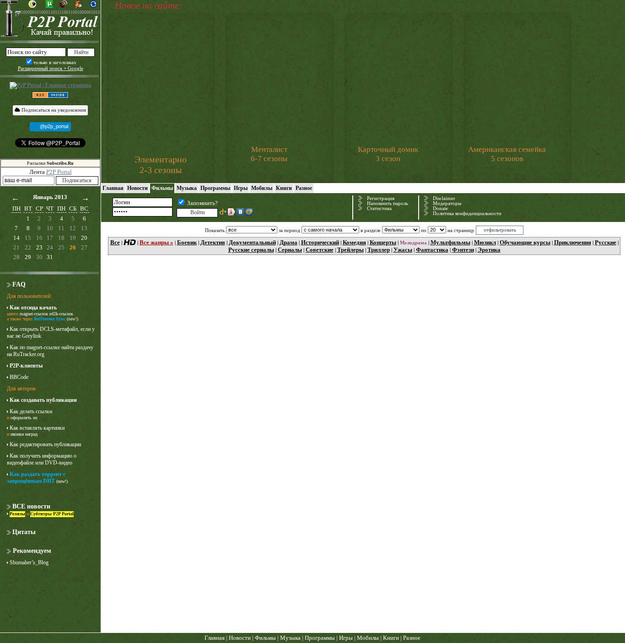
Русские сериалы (251, 249)
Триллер (378, 249)
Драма (288, 242)
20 (84, 237)
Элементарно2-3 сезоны (161, 164)
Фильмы (162, 188)
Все (115, 242)
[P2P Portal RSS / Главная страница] (50, 85)
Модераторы (447, 203)
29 (28, 257)
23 (39, 247)
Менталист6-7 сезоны (269, 154)
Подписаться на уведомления (53, 110)
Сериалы (290, 249)
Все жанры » (156, 242)
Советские (320, 249)
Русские (605, 242)
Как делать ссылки (31, 411)
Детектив (212, 242)
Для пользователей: (29, 296)
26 (73, 247)
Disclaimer (444, 198)
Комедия (354, 242)
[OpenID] (222, 212)
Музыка (187, 188)
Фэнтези (463, 249)
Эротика (489, 249)
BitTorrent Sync (49, 318)
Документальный (252, 242)
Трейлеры (350, 249)
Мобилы (261, 188)
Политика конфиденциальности (467, 213)
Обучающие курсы (525, 242)
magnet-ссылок (34, 313)
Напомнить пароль (387, 203)
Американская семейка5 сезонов (507, 154)
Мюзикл (485, 242)
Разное (304, 188)
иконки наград (24, 434)
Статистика (379, 208)
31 (50, 257)
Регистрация (380, 198)
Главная (113, 188)
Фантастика (432, 249)
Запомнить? (202, 203)
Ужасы (402, 249)
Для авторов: (22, 388)
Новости (137, 188)
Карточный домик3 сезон (388, 154)
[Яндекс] (231, 212)
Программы (215, 188)
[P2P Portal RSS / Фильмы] (50, 94)
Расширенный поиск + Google (50, 68)
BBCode (19, 377)
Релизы (17, 513)
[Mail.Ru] (249, 212)
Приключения (572, 242)
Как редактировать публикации (45, 444)
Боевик (187, 242)
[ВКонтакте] (240, 212)
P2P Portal (59, 171)
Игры (241, 188)
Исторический (320, 242)
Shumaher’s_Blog (29, 562)
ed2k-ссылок (61, 313)
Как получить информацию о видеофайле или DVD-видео (41, 459)
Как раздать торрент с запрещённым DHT (36, 477)
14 (16, 237)
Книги (284, 188)
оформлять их (24, 417)
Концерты (383, 242)
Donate (440, 208)
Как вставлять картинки (37, 428)
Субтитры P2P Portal (52, 513)
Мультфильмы (450, 242)
